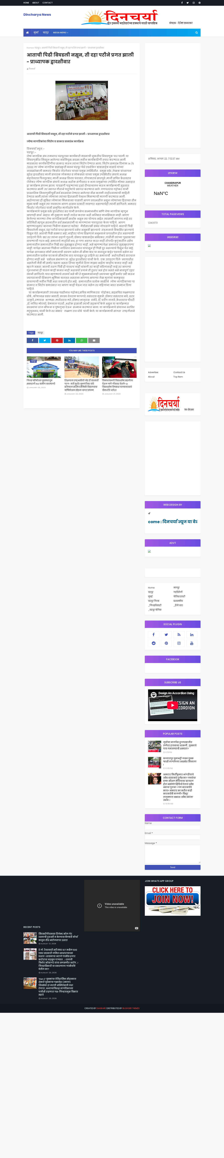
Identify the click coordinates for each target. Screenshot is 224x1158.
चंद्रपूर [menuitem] (46, 32)
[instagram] (194, 3)
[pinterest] (199, 3)
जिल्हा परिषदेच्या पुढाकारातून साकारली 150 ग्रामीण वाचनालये (41, 382)
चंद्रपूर (37, 47)
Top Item (178, 376)
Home (26, 2)
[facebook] (182, 3)
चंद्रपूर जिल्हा (153, 601)
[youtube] (191, 643)
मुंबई (150, 596)
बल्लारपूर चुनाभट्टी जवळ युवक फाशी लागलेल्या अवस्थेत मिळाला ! (179, 761)
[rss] (179, 634)
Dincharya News (37, 14)
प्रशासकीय (178, 601)
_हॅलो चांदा (178, 605)
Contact (47, 2)
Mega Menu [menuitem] (59, 32)
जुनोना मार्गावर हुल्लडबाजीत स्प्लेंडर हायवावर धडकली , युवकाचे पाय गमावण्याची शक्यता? (179, 745)
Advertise (153, 372)
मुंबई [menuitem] (36, 32)
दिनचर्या (32, 69)
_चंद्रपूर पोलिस (154, 609)
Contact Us (179, 372)
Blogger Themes (131, 1008)
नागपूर (176, 587)
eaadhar (101, 1008)
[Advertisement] (172, 95)
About (35, 2)
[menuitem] (27, 33)
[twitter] (187, 3)
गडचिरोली (178, 592)
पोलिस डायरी (179, 596)
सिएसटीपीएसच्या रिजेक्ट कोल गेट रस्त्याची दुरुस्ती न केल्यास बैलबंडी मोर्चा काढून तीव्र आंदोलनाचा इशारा (58, 937)
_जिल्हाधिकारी (154, 605)
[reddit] (153, 643)
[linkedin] (191, 634)
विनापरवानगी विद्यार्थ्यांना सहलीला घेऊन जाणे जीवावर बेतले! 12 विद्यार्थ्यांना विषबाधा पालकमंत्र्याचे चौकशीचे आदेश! (117, 385)
